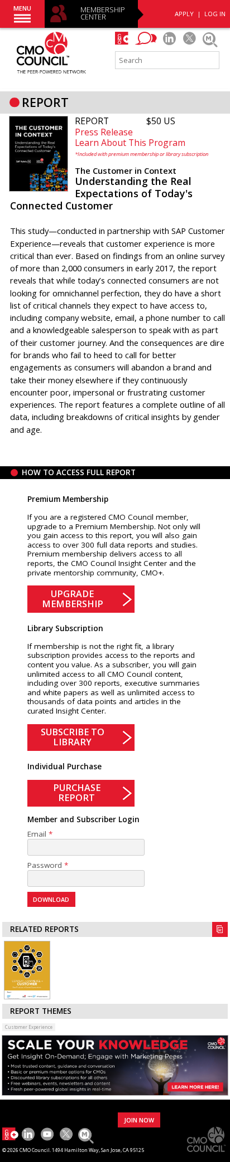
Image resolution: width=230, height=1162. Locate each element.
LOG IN (215, 13)
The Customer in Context (125, 170)
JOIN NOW (139, 1120)
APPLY (184, 13)
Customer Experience (28, 1027)
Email (36, 834)
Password (44, 865)
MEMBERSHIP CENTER (102, 14)
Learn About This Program (130, 142)
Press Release (104, 132)
